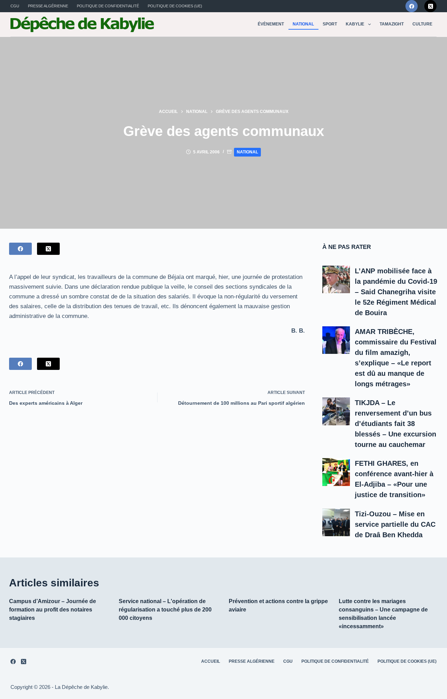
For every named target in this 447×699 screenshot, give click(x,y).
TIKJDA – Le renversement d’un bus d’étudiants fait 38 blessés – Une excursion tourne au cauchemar (395, 423)
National (303, 24)
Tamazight (392, 24)
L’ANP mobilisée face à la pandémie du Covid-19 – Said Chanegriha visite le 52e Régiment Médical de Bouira (396, 292)
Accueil (210, 661)
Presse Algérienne (48, 6)
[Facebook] (411, 6)
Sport (330, 24)
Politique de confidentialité (108, 6)
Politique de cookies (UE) (175, 6)
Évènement (271, 24)
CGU (14, 6)
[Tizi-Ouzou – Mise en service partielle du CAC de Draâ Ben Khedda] (336, 523)
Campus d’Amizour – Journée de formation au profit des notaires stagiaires (52, 609)
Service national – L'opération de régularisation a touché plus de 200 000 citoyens (165, 609)
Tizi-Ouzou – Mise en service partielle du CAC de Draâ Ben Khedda (395, 524)
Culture (422, 24)
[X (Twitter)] (430, 6)
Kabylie (355, 24)
